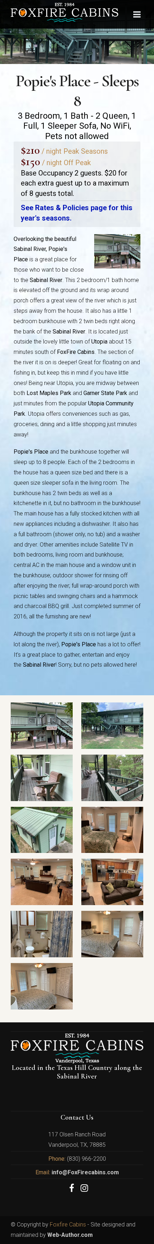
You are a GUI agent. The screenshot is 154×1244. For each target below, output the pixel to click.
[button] (134, 1224)
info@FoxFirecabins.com (84, 1172)
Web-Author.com (70, 1234)
